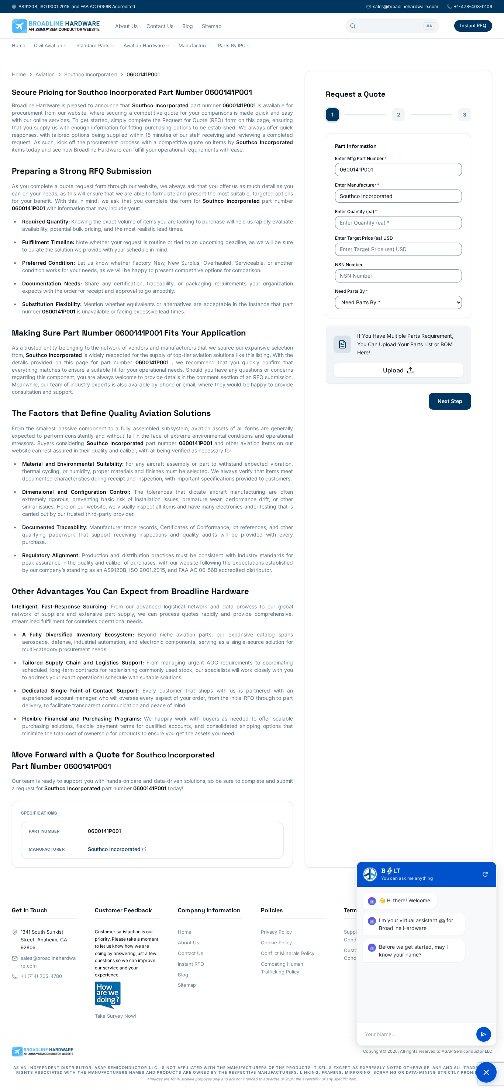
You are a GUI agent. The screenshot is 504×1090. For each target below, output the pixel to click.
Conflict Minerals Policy (287, 953)
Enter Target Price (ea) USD (364, 238)
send (483, 1034)
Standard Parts (93, 45)
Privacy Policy (276, 932)
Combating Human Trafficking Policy (282, 968)
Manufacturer (194, 45)
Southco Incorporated (90, 74)
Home (18, 45)
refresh (485, 874)
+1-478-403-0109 (473, 6)
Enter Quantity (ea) (356, 211)
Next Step (450, 401)
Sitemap (212, 26)
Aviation (45, 74)
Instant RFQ (473, 25)
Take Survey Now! (116, 1016)
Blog (187, 26)
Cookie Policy (276, 942)
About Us (126, 26)
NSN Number (349, 264)
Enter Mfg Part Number (361, 158)
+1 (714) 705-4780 (41, 976)
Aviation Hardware (144, 45)
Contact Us (159, 26)
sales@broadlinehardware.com (405, 6)
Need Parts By (351, 291)
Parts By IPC (231, 45)
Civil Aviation (48, 45)
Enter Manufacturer (357, 185)
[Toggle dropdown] (65, 46)
